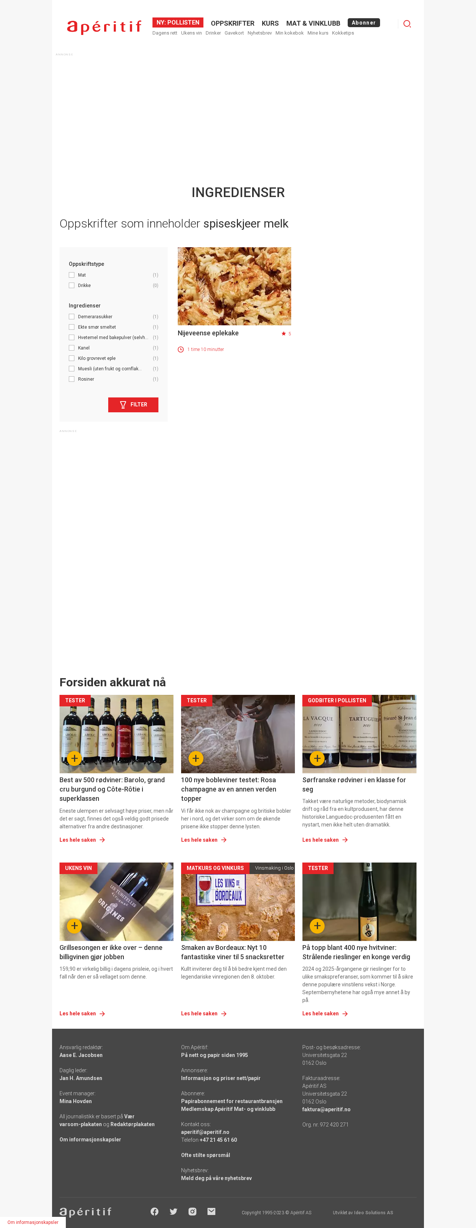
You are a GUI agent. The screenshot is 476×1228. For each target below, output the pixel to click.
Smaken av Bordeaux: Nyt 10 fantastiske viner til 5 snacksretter (232, 952)
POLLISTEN (182, 22)
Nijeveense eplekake (208, 333)
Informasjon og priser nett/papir (221, 1078)
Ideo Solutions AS (373, 1212)
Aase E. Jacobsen (81, 1055)
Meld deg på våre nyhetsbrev (216, 1178)
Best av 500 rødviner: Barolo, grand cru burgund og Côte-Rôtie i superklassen (112, 789)
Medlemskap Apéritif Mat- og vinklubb (228, 1109)
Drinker (213, 33)
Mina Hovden (76, 1101)
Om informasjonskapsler (90, 1139)
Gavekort (234, 33)
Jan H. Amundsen (81, 1078)
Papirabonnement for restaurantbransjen (232, 1101)
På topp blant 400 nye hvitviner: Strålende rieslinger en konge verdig (356, 952)
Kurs (270, 23)
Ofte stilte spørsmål (205, 1155)
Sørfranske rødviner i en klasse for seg (354, 784)
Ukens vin (191, 33)
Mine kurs (318, 33)
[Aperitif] (104, 27)
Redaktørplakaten (132, 1124)
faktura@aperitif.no (326, 1109)
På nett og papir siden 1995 (214, 1055)
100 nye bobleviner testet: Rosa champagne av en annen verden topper (228, 789)
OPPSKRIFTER (232, 23)
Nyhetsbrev (260, 33)
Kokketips (343, 33)
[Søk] (407, 23)
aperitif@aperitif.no (205, 1132)
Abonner (364, 23)
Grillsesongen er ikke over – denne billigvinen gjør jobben (111, 952)
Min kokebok (290, 33)
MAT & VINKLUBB (313, 23)
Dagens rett (164, 33)
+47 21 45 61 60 (218, 1140)
